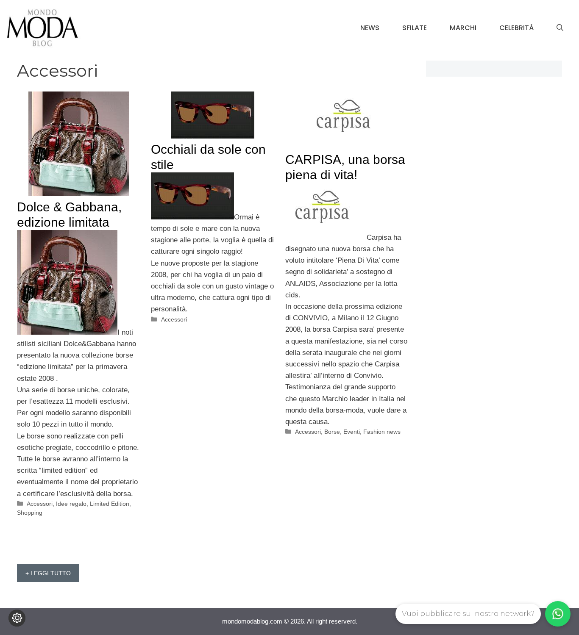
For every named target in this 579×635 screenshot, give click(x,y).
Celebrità (516, 28)
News (369, 28)
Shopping (29, 512)
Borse (332, 431)
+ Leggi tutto (48, 573)
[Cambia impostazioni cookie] (16, 618)
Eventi (351, 431)
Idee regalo (71, 503)
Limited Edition (109, 503)
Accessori (40, 503)
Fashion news (382, 431)
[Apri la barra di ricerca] (560, 28)
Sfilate (414, 28)
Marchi (463, 28)
